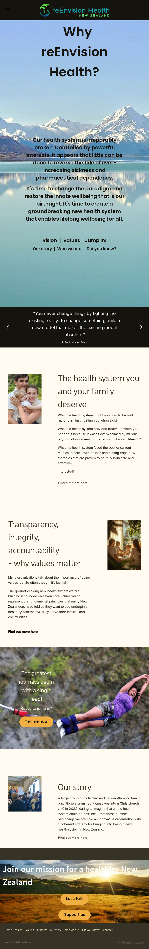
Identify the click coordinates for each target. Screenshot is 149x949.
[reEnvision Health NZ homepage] (74, 10)
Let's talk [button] (74, 899)
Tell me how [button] (36, 722)
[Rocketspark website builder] (128, 943)
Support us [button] (74, 915)
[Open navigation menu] (22, 10)
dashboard (26, 941)
